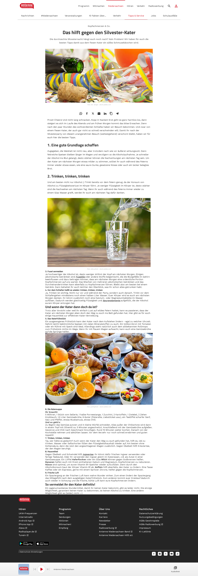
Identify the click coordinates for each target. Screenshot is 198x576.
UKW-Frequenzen (28, 513)
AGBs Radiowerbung (150, 524)
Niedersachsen (115, 6)
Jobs (153, 15)
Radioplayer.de (27, 531)
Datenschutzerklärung (151, 513)
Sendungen (65, 517)
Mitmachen (99, 6)
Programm (83, 6)
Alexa (22, 528)
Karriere (103, 517)
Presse (102, 524)
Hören (130, 6)
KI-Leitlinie (145, 531)
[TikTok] (177, 554)
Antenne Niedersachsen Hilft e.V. (116, 535)
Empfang (63, 528)
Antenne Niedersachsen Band (115, 531)
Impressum (145, 528)
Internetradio (26, 517)
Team (61, 513)
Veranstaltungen (73, 15)
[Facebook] (154, 554)
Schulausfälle (170, 15)
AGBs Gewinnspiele (149, 520)
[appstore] (42, 543)
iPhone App (25, 524)
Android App (25, 520)
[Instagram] (160, 554)
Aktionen (63, 520)
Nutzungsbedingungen (151, 517)
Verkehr (117, 15)
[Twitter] (166, 554)
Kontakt (103, 513)
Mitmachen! (65, 524)
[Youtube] (171, 554)
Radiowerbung (156, 6)
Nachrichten (27, 15)
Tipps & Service (136, 15)
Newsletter (104, 520)
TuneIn (23, 535)
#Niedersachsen (49, 15)
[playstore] (26, 543)
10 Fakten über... (97, 15)
